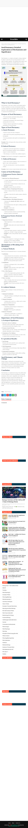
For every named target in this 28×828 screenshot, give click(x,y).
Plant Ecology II (8, 43)
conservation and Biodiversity (9, 624)
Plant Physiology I (6, 628)
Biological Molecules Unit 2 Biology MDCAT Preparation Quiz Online (17, 556)
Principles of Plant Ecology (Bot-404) (10, 633)
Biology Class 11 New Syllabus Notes (10, 585)
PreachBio (14, 39)
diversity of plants (6, 594)
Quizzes (4, 622)
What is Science (6, 635)
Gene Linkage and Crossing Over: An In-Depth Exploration (16, 576)
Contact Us (18, 823)
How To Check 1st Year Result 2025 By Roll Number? (16, 522)
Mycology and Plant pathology (9, 608)
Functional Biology (6, 617)
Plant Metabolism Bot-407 (8, 649)
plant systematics (6, 640)
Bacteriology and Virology (8, 615)
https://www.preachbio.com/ (14, 826)
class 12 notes (6, 603)
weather (4, 654)
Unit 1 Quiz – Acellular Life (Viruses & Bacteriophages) (16, 535)
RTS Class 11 (5, 651)
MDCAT (4, 587)
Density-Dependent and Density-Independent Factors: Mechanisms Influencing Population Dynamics (17, 529)
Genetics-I (5, 642)
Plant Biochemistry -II (7, 599)
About (13, 823)
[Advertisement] (14, 3)
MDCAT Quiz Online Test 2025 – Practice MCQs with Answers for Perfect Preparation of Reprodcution (16, 542)
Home (2, 43)
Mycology (5, 631)
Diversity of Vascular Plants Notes (10, 606)
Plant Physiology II (6, 592)
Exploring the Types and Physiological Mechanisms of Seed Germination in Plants (17, 570)
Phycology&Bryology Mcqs (8, 638)
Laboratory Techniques (7, 601)
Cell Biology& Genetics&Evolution (10, 619)
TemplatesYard (15, 825)
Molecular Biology (6, 644)
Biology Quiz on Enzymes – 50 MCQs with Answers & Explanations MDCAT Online (15, 563)
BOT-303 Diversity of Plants (8, 610)
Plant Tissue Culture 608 (7, 613)
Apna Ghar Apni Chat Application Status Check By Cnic (16, 516)
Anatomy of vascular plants (8, 647)
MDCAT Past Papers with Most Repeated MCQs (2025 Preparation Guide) (17, 550)
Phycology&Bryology (7, 597)
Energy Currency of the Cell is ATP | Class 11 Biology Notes (13, 501)
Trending (4, 590)
